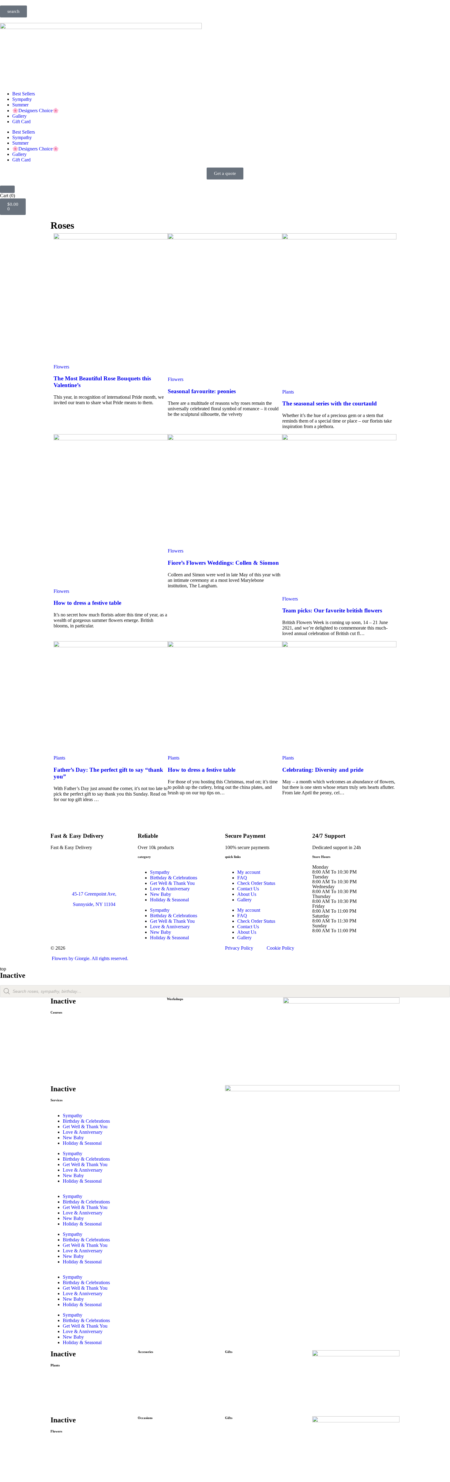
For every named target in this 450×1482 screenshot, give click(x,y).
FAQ (242, 877)
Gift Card (21, 121)
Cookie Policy (280, 948)
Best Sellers (23, 93)
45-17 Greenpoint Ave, (94, 893)
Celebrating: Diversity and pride (322, 770)
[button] (13, 11)
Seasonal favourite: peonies (202, 391)
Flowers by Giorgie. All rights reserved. (89, 958)
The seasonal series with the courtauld (329, 403)
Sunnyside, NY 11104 (94, 904)
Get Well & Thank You (172, 883)
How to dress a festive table (87, 603)
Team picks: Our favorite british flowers (332, 610)
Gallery (19, 116)
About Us (246, 894)
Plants (288, 391)
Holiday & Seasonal (169, 899)
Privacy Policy (239, 948)
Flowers (61, 366)
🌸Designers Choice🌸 (35, 110)
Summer (20, 104)
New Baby (160, 894)
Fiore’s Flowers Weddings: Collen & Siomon (223, 563)
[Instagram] (80, 925)
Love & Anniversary (170, 888)
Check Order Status (256, 883)
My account (248, 872)
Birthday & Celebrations (173, 877)
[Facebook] (58, 925)
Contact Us (248, 888)
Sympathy (22, 99)
